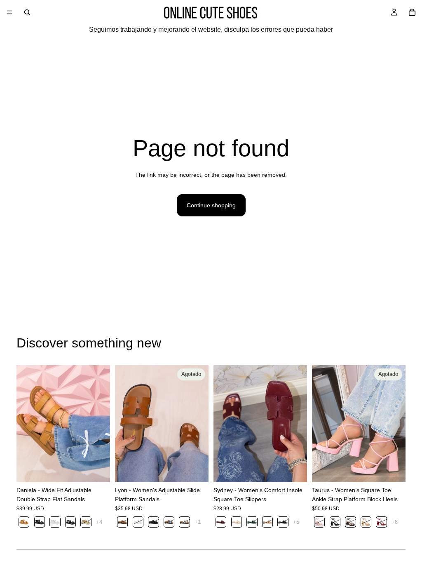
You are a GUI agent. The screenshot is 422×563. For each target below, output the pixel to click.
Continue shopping (211, 205)
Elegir (104, 469)
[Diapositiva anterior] (25, 424)
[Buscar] (27, 12)
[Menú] (9, 12)
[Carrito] (412, 12)
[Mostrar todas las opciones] (99, 522)
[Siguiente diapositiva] (101, 424)
